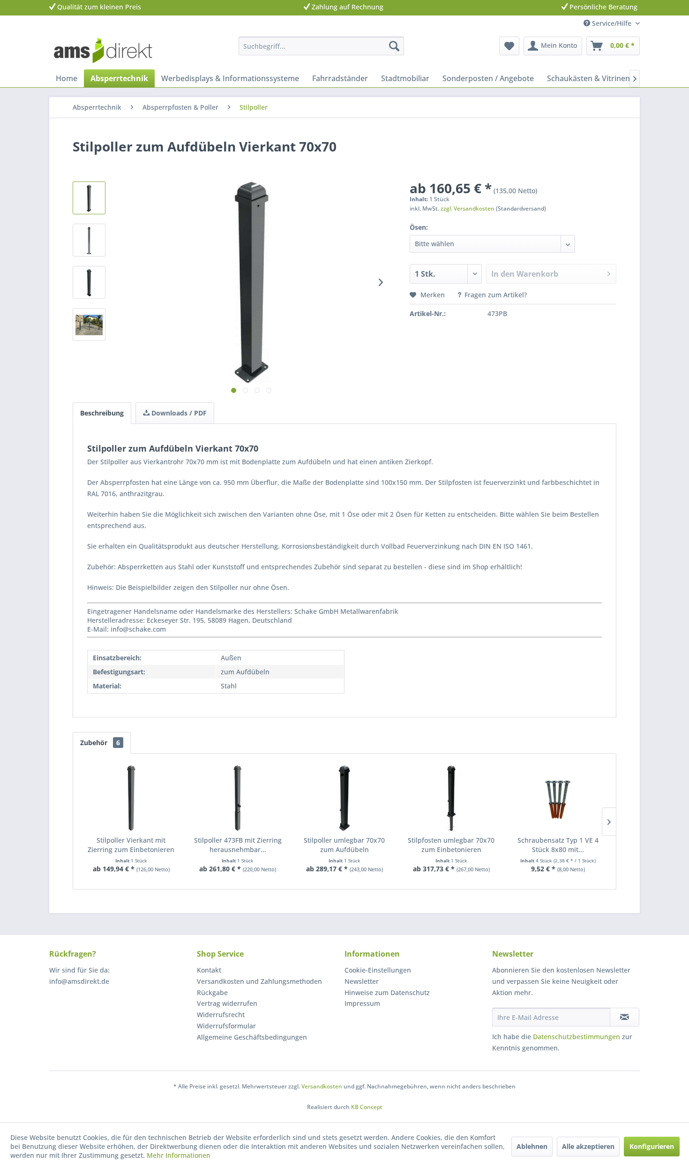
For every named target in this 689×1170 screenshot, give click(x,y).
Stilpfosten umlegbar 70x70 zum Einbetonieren (451, 845)
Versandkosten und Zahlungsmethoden (259, 981)
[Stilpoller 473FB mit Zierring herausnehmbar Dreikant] (238, 798)
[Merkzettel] (509, 46)
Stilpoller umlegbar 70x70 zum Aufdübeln (344, 845)
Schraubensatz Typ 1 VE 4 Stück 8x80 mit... (558, 845)
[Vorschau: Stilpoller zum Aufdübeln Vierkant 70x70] (89, 197)
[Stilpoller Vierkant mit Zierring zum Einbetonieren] (131, 798)
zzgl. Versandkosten (467, 208)
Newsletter (361, 981)
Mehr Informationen (178, 1155)
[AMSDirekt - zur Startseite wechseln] (103, 51)
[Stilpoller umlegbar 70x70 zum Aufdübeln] (344, 798)
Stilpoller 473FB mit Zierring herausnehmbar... (238, 845)
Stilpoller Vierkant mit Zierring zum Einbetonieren (131, 845)
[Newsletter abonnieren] (624, 1017)
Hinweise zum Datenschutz (387, 992)
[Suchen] (394, 46)
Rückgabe (212, 992)
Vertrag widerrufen (227, 1003)
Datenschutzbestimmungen (576, 1036)
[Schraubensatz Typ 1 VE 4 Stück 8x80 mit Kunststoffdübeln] (557, 798)
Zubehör (100, 742)
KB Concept (366, 1107)
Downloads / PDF (178, 412)
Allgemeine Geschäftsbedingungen (252, 1037)
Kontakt (209, 970)
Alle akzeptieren (588, 1146)
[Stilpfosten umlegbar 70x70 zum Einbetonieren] (451, 798)
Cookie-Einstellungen (377, 970)
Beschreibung (102, 412)
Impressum (362, 1003)
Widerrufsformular (226, 1025)
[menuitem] (321, 46)
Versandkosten (321, 1086)
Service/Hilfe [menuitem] (611, 23)
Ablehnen (532, 1146)
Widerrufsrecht (221, 1014)
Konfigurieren (651, 1146)
